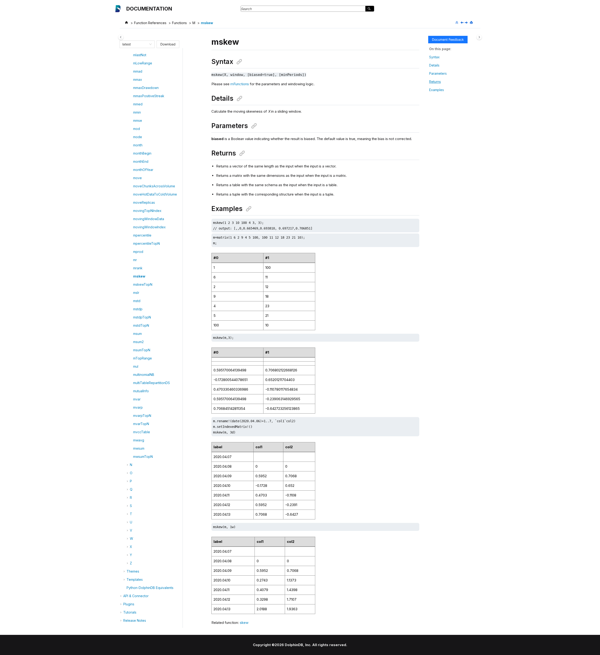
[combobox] (135, 44)
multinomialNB (143, 375)
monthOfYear (143, 170)
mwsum (138, 448)
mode (137, 137)
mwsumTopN (143, 457)
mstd (136, 301)
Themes (133, 571)
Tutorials (129, 612)
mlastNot (139, 55)
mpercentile (142, 235)
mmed (137, 104)
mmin (137, 112)
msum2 (138, 342)
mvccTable (141, 432)
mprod (138, 252)
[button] (131, 55)
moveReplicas (144, 202)
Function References (150, 23)
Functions (179, 23)
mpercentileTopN (146, 243)
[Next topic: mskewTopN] (466, 23)
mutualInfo (141, 391)
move (137, 178)
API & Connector (136, 596)
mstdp (137, 309)
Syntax (434, 57)
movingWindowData (148, 219)
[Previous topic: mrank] (462, 23)
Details (434, 65)
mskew (207, 23)
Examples (436, 90)
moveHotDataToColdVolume (155, 194)
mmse (137, 120)
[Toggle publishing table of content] (120, 37)
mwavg (138, 440)
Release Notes (134, 620)
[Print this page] (471, 22)
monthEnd (140, 161)
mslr (136, 293)
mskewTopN (142, 284)
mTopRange (142, 358)
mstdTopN (141, 325)
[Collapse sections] (457, 22)
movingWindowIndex (149, 227)
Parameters (438, 73)
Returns (435, 82)
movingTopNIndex (147, 211)
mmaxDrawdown (146, 88)
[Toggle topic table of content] (479, 37)
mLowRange (142, 63)
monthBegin (142, 153)
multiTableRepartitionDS (151, 383)
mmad (137, 71)
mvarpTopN (142, 416)
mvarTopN (141, 424)
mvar (137, 399)
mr (135, 260)
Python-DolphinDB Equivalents (150, 588)
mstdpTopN (142, 317)
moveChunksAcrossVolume (154, 186)
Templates (135, 579)
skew (244, 622)
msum (137, 334)
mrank (137, 268)
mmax (137, 79)
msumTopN (141, 350)
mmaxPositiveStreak (148, 96)
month (137, 145)
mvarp (138, 407)
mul (135, 366)
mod (136, 129)
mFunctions (239, 84)
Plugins (128, 604)
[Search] (369, 9)
